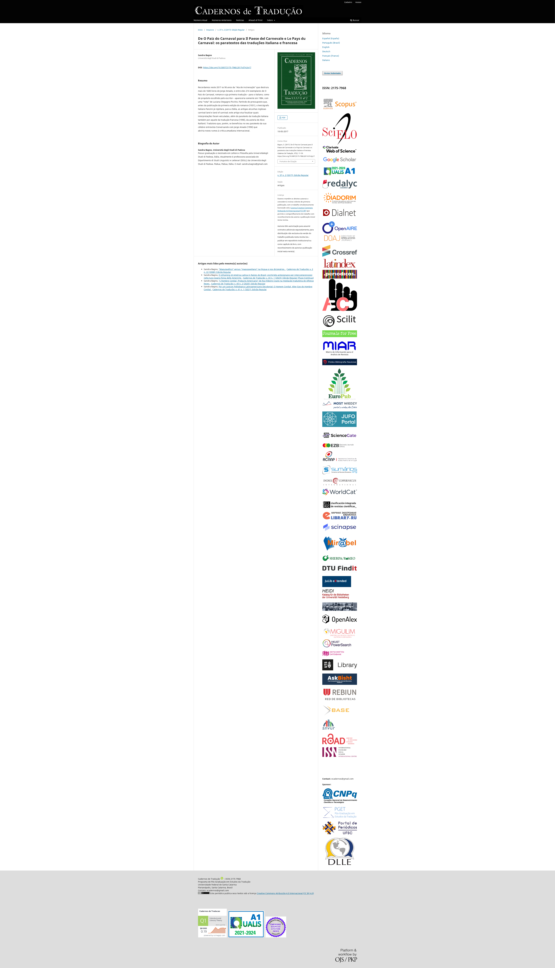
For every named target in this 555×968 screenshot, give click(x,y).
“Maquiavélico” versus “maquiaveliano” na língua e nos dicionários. (252, 269)
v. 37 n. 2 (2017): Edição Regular (231, 29)
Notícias (240, 20)
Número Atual (200, 20)
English (326, 47)
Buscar (355, 20)
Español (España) (330, 38)
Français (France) (330, 55)
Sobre (270, 20)
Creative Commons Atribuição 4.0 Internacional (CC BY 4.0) (285, 893)
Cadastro (348, 2)
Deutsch (326, 51)
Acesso (358, 2)
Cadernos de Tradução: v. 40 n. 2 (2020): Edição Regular (238, 283)
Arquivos (210, 29)
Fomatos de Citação (288, 161)
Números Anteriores (222, 20)
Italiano (326, 60)
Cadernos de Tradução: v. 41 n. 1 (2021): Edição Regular (239, 289)
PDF (283, 117)
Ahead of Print (255, 20)
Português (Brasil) (331, 42)
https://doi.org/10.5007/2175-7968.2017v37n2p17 (227, 67)
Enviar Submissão (332, 73)
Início (200, 29)
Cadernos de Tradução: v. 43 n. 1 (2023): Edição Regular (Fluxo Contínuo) (278, 278)
